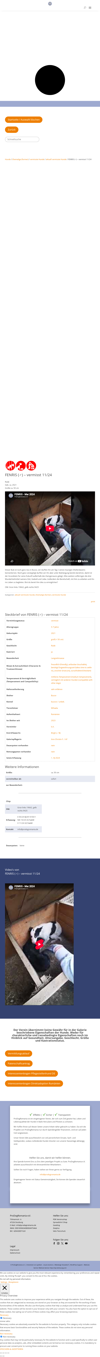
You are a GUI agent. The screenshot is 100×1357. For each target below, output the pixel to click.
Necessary (7, 1318)
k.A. (52, 726)
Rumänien (55, 714)
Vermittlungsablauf (18, 1053)
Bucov (53, 695)
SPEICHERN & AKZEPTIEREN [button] (11, 1349)
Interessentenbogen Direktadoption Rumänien (34, 1083)
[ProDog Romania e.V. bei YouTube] (67, 1244)
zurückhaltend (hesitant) (81, 670)
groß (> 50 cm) (57, 639)
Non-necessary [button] (6, 1333)
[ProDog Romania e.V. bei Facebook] (55, 1244)
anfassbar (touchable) (77, 664)
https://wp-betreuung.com (58, 1268)
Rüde (53, 645)
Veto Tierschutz (59, 1231)
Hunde (8, 159)
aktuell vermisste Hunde (56, 159)
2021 (53, 633)
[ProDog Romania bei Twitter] (63, 1244)
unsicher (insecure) (62, 670)
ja (52, 652)
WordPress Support (76, 1265)
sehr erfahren (56, 689)
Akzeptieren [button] (13, 1282)
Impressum (14, 1250)
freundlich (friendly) (59, 664)
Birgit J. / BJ (55, 733)
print (93, 601)
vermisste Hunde (37, 159)
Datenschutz (15, 1253)
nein (53, 745)
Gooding (56, 1225)
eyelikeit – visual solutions (45, 1265)
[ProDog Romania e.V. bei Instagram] (59, 1244)
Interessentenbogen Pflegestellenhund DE (31, 1073)
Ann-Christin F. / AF (59, 739)
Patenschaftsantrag (19, 1063)
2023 (53, 720)
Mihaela (54, 708)
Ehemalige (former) (20, 159)
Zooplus (56, 1228)
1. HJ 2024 (55, 758)
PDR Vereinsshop (60, 1219)
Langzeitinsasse (57, 658)
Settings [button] (4, 1282)
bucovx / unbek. (58, 701)
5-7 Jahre (55, 627)
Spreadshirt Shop (60, 1222)
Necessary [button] (4, 1315)
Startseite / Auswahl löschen (24, 119)
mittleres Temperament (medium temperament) (71, 677)
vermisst (54, 620)
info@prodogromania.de (50, 1174)
